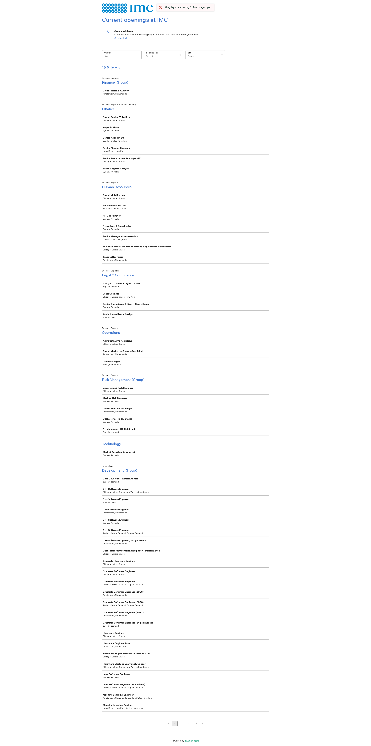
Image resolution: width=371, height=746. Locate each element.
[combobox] (146, 56)
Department (152, 53)
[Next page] (202, 724)
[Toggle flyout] (180, 55)
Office (190, 53)
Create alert (120, 38)
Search (107, 53)
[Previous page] (168, 724)
